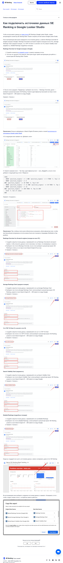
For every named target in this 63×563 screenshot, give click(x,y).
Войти (32, 3)
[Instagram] (59, 560)
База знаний (6, 9)
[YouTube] (53, 560)
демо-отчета (25, 34)
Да (27, 543)
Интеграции (13, 9)
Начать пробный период (46, 3)
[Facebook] (46, 560)
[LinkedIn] (56, 560)
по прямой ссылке (23, 52)
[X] (50, 560)
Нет (36, 543)
